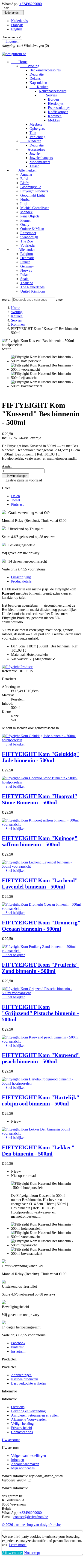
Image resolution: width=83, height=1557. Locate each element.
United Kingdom (32, 291)
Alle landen (23, 250)
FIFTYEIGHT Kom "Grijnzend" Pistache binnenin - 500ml (40, 1013)
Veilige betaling (22, 1424)
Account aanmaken (25, 1464)
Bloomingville (30, 187)
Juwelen (36, 154)
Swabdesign (29, 237)
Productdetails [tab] (21, 581)
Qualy (24, 224)
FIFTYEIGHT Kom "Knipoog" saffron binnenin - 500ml (39, 841)
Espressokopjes (59, 108)
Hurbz (25, 199)
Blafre (24, 183)
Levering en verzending (28, 1411)
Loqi (23, 204)
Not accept (32, 1553)
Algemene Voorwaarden (29, 1419)
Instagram (18, 1351)
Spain (24, 279)
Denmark (27, 258)
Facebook (18, 1343)
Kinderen (30, 141)
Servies (48, 95)
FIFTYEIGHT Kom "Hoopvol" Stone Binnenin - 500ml (39, 799)
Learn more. (18, 1545)
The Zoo (26, 241)
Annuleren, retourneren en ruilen (35, 1415)
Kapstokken (38, 83)
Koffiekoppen (58, 112)
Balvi (24, 179)
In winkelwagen (15, 476)
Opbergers (37, 129)
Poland (25, 275)
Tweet (15, 500)
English (16, 29)
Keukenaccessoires (52, 91)
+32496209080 (30, 4)
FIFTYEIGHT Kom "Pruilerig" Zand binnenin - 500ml (40, 968)
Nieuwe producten (24, 1379)
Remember (28, 233)
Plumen (25, 220)
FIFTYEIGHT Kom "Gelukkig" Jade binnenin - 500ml (40, 757)
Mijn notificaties (23, 1468)
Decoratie (37, 74)
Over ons (17, 1407)
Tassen (34, 166)
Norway (26, 270)
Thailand (26, 283)
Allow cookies (12, 1553)
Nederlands (19, 21)
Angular (26, 174)
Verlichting (37, 137)
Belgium (26, 254)
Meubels (36, 124)
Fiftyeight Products (34, 191)
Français (17, 25)
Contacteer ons (22, 1432)
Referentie (10, 671)
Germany (27, 266)
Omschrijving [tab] (21, 577)
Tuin (33, 133)
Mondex (26, 212)
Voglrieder (28, 245)
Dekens (35, 78)
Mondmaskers (40, 162)
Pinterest (17, 504)
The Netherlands (32, 287)
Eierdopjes (55, 103)
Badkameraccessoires (45, 70)
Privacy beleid (21, 1428)
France (25, 262)
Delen (15, 496)
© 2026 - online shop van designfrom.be (31, 1525)
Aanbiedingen (21, 1375)
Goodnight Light (32, 195)
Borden (53, 99)
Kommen (55, 116)
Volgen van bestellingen (28, 1456)
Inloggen (17, 1460)
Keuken (39, 87)
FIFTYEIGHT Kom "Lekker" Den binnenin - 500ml (38, 1150)
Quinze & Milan (32, 229)
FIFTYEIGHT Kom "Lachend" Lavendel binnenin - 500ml (40, 883)
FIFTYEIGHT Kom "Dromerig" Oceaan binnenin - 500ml (41, 926)
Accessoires (32, 149)
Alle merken (23, 170)
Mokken (54, 120)
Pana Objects (29, 216)
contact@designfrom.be (30, 1517)
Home (19, 62)
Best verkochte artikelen (28, 1383)
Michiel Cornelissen (34, 208)
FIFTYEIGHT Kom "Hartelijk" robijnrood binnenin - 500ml (40, 1100)
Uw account (11, 1440)
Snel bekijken (13, 744)
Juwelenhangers (41, 158)
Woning (29, 66)
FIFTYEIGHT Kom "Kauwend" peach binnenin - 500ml (41, 1058)
